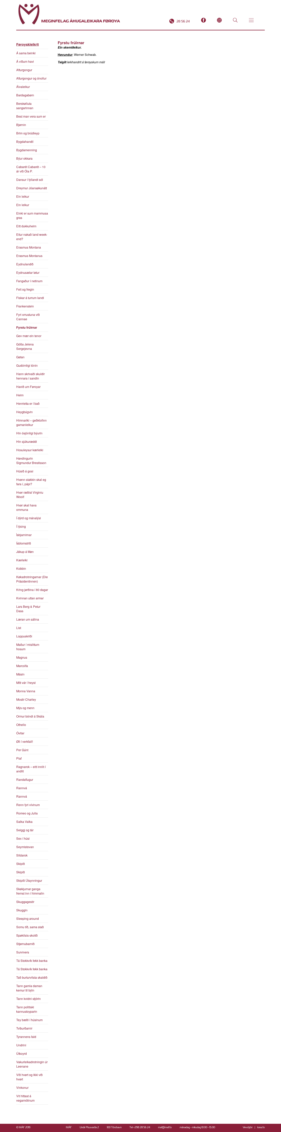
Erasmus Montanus (29, 256)
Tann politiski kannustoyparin (26, 1009)
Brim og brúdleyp (27, 133)
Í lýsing (21, 526)
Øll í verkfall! (24, 741)
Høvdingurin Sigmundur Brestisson (31, 460)
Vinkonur (22, 1087)
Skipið (20, 863)
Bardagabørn (25, 95)
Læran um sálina (27, 619)
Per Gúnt (22, 750)
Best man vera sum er (31, 116)
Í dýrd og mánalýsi (28, 518)
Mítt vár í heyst (26, 682)
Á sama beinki (26, 53)
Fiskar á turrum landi (30, 298)
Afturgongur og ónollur (31, 78)
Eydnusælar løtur (27, 272)
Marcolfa (22, 666)
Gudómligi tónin (27, 365)
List (18, 628)
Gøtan (20, 357)
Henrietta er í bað (28, 403)
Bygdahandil (24, 141)
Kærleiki (22, 560)
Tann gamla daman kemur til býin (29, 988)
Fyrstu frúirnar (26, 327)
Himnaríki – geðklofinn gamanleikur (31, 422)
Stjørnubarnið (25, 944)
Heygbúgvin (24, 412)
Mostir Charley (26, 699)
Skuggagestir (25, 902)
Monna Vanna (25, 691)
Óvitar (20, 733)
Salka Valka (24, 821)
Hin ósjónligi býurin (29, 433)
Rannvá (21, 788)
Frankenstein (25, 306)
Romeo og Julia (27, 813)
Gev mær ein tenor (28, 336)
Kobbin (21, 568)
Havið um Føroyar (28, 386)
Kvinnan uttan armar (30, 598)
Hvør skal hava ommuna (26, 507)
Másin (20, 674)
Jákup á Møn (25, 551)
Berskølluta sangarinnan (24, 105)
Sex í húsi (23, 838)
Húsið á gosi (24, 471)
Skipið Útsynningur (29, 880)
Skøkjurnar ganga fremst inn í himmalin (30, 891)
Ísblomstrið (23, 543)
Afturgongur (24, 70)
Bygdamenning (26, 150)
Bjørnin (21, 125)
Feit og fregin (25, 289)
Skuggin (22, 910)
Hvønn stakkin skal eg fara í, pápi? (31, 481)
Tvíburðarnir (24, 1028)
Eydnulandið (24, 264)
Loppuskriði (24, 636)
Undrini (21, 1045)
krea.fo (261, 1127)
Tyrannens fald (26, 1036)
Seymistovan (25, 847)
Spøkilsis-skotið (27, 935)
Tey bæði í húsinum (29, 1020)
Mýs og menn (25, 708)
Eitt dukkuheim (26, 226)
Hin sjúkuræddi (26, 441)
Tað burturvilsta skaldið (31, 977)
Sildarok (22, 855)
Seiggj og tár (24, 830)
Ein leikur (22, 196)
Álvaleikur (23, 87)
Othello (21, 724)
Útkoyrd (21, 1053)
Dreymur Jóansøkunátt (31, 188)
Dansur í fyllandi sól (29, 179)
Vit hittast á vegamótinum (25, 1098)
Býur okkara (24, 158)
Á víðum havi (25, 61)
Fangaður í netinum (29, 281)
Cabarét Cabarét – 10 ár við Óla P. (30, 169)
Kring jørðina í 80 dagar (32, 590)
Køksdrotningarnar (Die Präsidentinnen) (32, 579)
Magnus (21, 657)
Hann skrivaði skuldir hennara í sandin (30, 376)
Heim (20, 395)
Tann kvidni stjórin (28, 998)
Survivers (22, 952)
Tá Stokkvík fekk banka (31, 960)
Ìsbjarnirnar (24, 535)
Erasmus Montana (28, 247)
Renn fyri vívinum (28, 805)
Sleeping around (27, 918)
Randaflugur (24, 779)
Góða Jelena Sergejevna (25, 346)
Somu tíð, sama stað (30, 927)
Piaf (19, 758)
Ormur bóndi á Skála (30, 716)
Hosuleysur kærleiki (29, 450)
